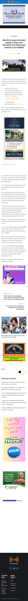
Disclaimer (13, 590)
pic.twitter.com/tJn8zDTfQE (11, 98)
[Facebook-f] (10, 568)
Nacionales (14, 36)
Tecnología (3, 593)
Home (12, 581)
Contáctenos (13, 588)
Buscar (3, 369)
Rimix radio (3, 598)
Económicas (4, 588)
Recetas (3, 590)
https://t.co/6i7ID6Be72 (12, 96)
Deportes (3, 591)
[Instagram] (17, 568)
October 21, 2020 (19, 104)
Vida (2, 584)
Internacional (4, 582)
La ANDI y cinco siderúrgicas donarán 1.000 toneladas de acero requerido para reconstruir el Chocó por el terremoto (13, 402)
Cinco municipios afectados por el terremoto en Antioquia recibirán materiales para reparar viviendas (13, 395)
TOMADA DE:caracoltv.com (8, 164)
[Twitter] (14, 568)
